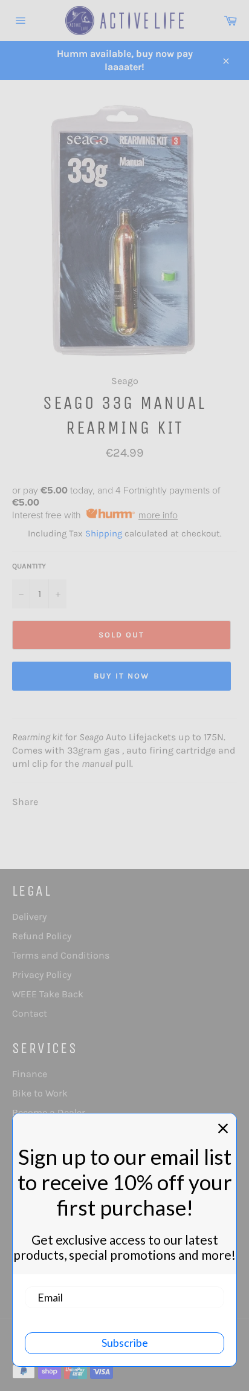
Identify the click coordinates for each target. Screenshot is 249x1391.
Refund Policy (41, 936)
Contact (29, 1013)
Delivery (29, 916)
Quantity (29, 566)
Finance (29, 1074)
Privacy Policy (41, 974)
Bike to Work (40, 1093)
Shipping (103, 533)
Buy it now (121, 675)
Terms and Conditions (60, 955)
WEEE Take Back (47, 994)
